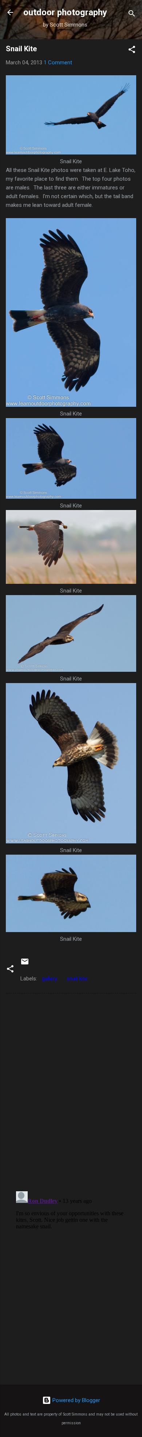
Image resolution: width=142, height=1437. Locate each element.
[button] (131, 50)
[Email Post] (24, 964)
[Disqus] (71, 1092)
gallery (49, 978)
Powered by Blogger (75, 1400)
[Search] (131, 15)
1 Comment (58, 62)
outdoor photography (65, 12)
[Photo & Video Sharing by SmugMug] (71, 152)
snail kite (77, 978)
